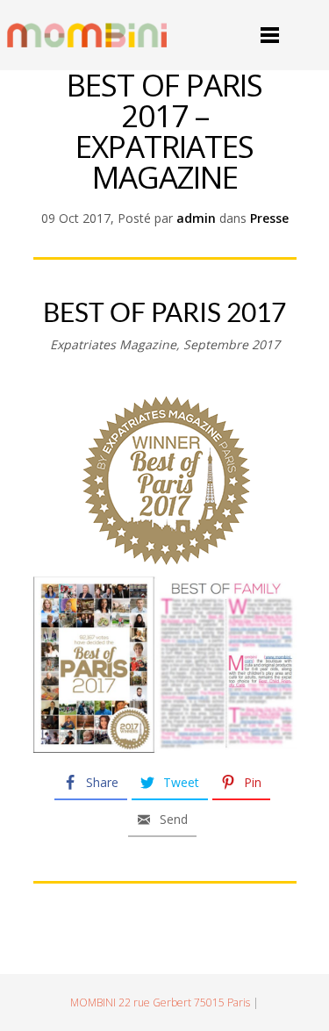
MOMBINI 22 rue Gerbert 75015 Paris (160, 1002)
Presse (269, 218)
